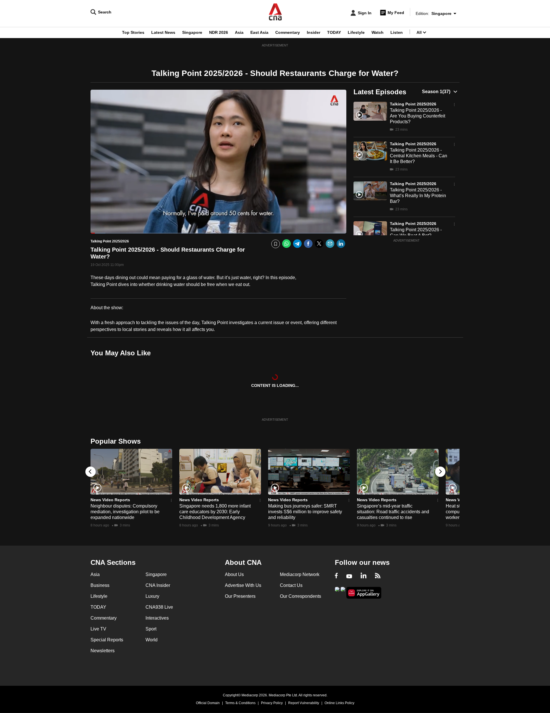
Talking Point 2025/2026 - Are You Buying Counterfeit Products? (417, 116)
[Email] (330, 243)
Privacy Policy (272, 703)
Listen (396, 32)
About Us (234, 574)
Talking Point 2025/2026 (413, 104)
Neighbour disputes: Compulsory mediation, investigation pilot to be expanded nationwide (125, 512)
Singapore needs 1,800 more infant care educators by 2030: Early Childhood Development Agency (215, 512)
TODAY (334, 32)
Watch (378, 32)
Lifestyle (356, 32)
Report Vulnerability (303, 703)
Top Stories (133, 32)
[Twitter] (319, 243)
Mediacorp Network (299, 574)
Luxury (152, 596)
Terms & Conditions (240, 703)
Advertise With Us (243, 585)
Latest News (163, 32)
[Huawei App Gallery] (363, 593)
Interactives (157, 618)
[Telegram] (297, 243)
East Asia (259, 32)
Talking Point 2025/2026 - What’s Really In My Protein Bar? (418, 195)
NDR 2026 (218, 32)
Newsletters (103, 650)
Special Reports (107, 639)
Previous (90, 472)
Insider (313, 32)
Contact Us (291, 585)
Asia (239, 32)
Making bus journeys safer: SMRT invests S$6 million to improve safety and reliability (305, 512)
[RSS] (377, 576)
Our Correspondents (300, 596)
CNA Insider (158, 585)
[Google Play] (337, 592)
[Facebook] (308, 243)
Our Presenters (240, 596)
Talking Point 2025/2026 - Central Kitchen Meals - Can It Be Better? (418, 156)
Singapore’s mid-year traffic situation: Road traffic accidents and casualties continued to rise (393, 512)
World (152, 639)
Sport (151, 628)
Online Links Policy (339, 703)
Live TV (98, 628)
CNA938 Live (159, 607)
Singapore (192, 32)
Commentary (287, 32)
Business (100, 585)
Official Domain (208, 703)
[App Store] (343, 592)
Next (440, 472)
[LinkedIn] (341, 243)
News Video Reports (110, 499)
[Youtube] (349, 576)
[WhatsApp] (286, 243)
